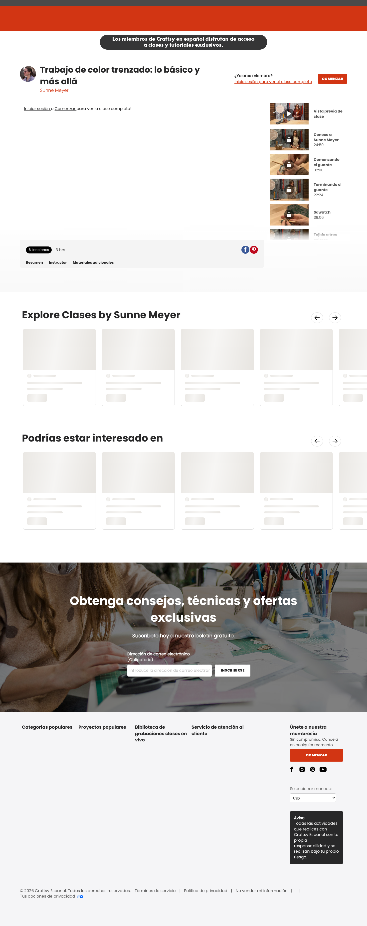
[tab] (308, 114)
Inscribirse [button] (232, 670)
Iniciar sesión (37, 109)
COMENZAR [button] (332, 78)
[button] (273, 79)
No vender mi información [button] (262, 891)
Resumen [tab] (34, 262)
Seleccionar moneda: (311, 789)
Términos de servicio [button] (155, 891)
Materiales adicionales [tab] (93, 262)
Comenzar (66, 109)
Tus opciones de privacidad (47, 896)
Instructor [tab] (58, 262)
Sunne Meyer (54, 90)
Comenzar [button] (316, 755)
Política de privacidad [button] (205, 891)
